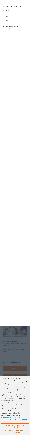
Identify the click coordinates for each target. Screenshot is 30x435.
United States (10, 20)
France (8, 16)
